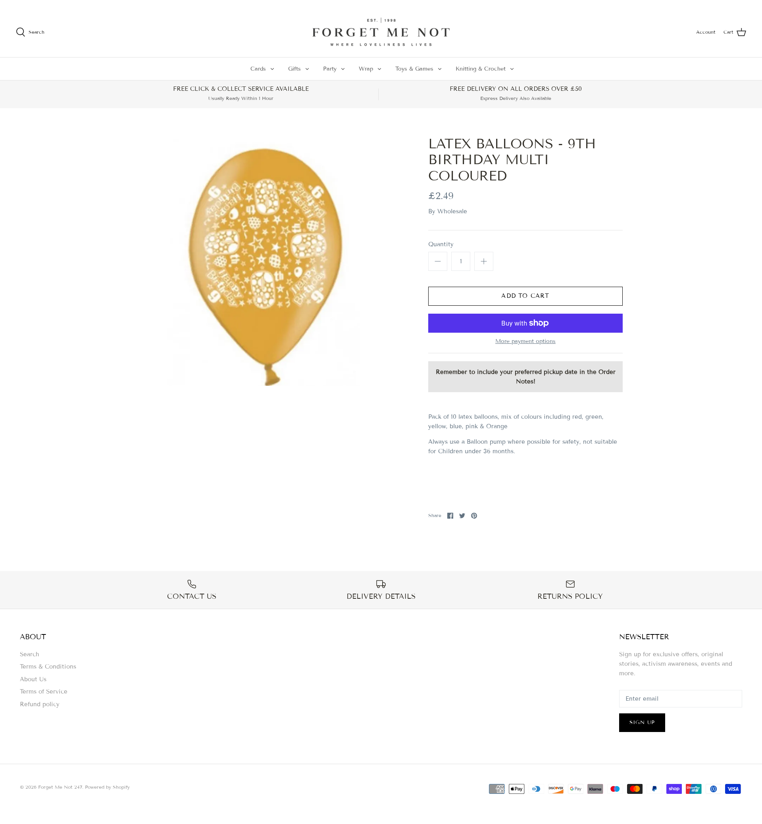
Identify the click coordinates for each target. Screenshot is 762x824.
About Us (33, 679)
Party (330, 68)
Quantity (441, 244)
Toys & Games (414, 68)
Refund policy (40, 704)
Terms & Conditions (48, 666)
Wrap (366, 68)
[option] (264, 261)
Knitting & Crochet (481, 68)
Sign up (642, 722)
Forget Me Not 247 (60, 787)
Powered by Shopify (107, 787)
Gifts (294, 68)
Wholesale (452, 211)
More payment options (525, 341)
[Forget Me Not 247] (381, 32)
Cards (258, 68)
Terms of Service (43, 691)
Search (29, 654)
